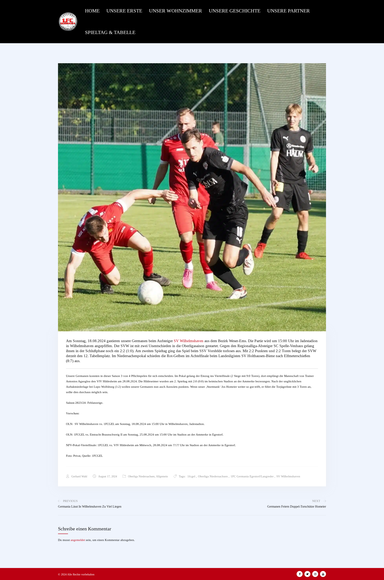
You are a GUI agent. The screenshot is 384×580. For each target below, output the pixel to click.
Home (92, 10)
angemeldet (78, 540)
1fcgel (191, 476)
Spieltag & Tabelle (110, 32)
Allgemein (162, 476)
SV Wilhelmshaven (188, 341)
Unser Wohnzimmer (175, 10)
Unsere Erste (124, 10)
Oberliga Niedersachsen (141, 476)
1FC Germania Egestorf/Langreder (252, 476)
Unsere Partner (288, 10)
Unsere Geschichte (234, 10)
